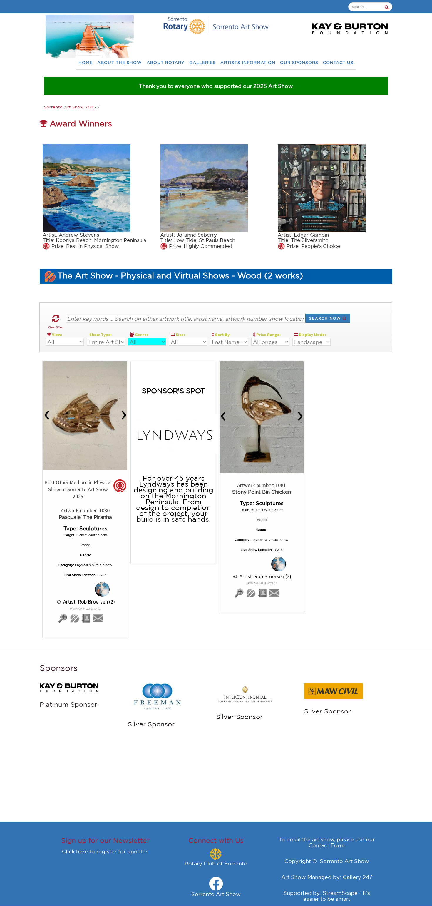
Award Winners (79, 123)
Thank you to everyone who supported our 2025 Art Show (216, 86)
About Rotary (166, 63)
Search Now (326, 318)
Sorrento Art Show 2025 (71, 107)
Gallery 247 (357, 877)
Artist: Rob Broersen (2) (88, 601)
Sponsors (59, 667)
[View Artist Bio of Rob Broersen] (86, 618)
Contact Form (327, 845)
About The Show (119, 63)
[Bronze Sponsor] (159, 696)
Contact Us (338, 63)
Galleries (202, 63)
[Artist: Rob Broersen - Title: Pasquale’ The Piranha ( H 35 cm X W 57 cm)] (85, 415)
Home (85, 63)
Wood (85, 545)
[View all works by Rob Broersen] (85, 589)
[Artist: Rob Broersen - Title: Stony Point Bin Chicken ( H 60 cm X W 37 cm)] (262, 417)
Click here (75, 851)
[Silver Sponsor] (71, 689)
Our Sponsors (299, 63)
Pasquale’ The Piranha (85, 517)
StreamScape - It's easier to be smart (336, 896)
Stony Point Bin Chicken (261, 491)
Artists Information (247, 63)
